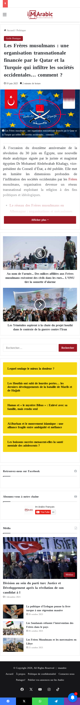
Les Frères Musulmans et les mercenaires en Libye (51, 641)
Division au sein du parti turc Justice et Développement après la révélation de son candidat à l (33, 588)
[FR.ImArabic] (40, 14)
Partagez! (20, 680)
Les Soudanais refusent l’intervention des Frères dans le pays (49, 625)
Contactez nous (66, 674)
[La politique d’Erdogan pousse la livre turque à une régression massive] (13, 612)
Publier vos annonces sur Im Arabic (46, 680)
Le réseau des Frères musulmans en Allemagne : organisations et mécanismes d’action (40, 211)
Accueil (10, 30)
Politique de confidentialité (42, 674)
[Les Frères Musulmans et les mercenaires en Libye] (13, 645)
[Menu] (5, 16)
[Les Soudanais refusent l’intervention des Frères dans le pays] (13, 628)
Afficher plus (39, 219)
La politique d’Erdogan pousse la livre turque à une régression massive (48, 608)
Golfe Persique (13, 38)
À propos (20, 674)
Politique (21, 30)
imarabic (62, 668)
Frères (72, 179)
